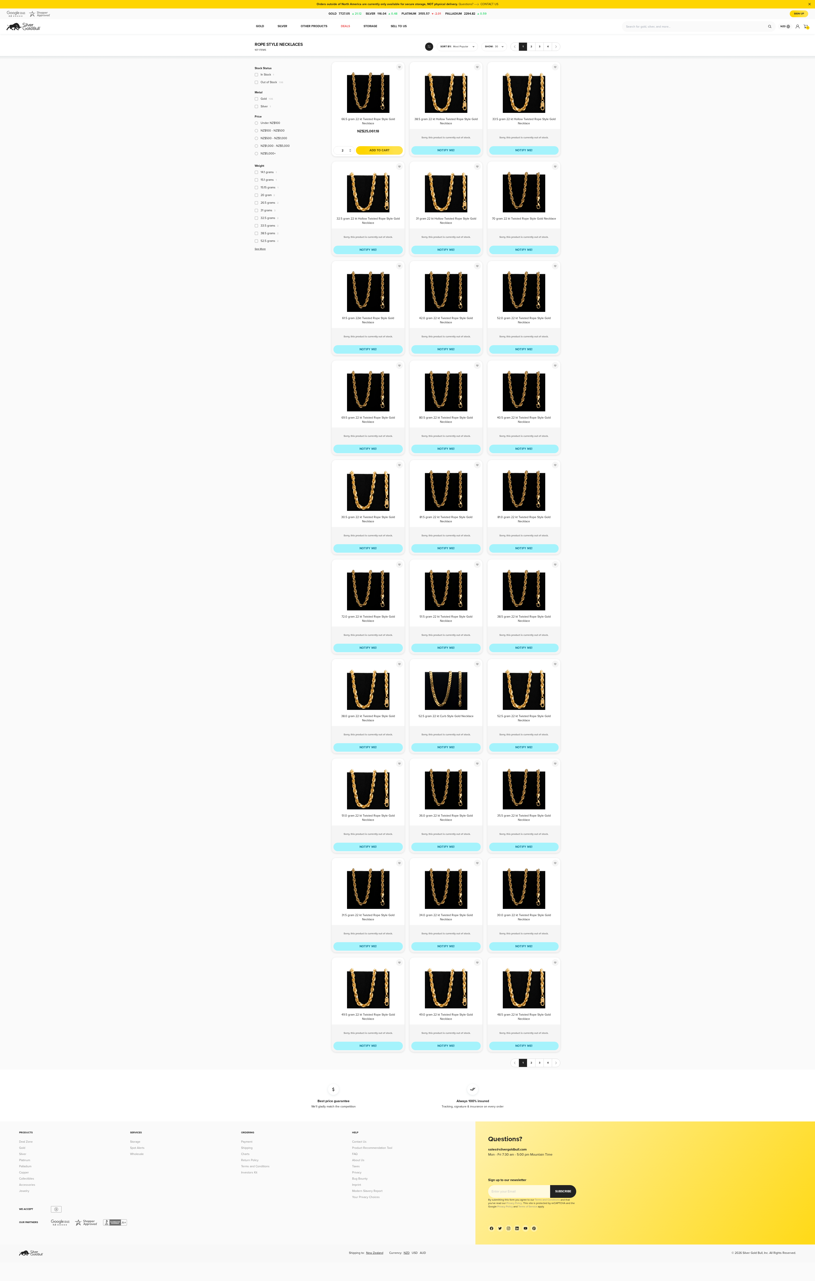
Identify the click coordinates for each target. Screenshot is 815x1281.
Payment (246, 1142)
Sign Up (799, 13)
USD (415, 1253)
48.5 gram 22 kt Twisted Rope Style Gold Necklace (524, 1016)
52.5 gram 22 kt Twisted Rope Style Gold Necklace (524, 718)
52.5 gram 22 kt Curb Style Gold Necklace (446, 716)
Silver (381, 13)
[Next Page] (556, 46)
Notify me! (446, 150)
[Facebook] (491, 1228)
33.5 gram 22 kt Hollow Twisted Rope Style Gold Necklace (524, 121)
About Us (358, 1160)
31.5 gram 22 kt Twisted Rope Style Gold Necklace (368, 917)
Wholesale (137, 1154)
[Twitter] (500, 1228)
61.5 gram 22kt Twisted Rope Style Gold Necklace (368, 320)
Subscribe (563, 1191)
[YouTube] (525, 1228)
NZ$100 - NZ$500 (273, 130)
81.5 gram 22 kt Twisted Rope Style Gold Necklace (446, 519)
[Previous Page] (514, 46)
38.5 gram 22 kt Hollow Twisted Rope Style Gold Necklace (446, 121)
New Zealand (374, 1253)
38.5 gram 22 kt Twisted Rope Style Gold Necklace (524, 618)
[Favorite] (399, 67)
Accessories (27, 1185)
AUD (423, 1253)
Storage (135, 1142)
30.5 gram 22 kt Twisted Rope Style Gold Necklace (368, 519)
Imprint (356, 1185)
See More (260, 249)
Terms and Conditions (255, 1166)
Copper (24, 1172)
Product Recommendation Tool (372, 1148)
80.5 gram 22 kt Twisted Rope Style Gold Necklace (446, 419)
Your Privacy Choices (366, 1197)
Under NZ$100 (270, 123)
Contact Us (359, 1142)
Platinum (421, 13)
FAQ (355, 1154)
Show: (489, 46)
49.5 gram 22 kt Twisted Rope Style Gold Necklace (368, 1016)
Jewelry (24, 1191)
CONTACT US (489, 4)
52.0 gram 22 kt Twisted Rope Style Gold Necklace (524, 320)
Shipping (247, 1148)
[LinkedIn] (517, 1228)
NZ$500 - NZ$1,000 (274, 138)
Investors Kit (249, 1172)
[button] (457, 46)
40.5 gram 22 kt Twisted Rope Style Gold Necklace (524, 419)
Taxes (356, 1166)
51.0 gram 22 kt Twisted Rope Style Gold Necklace (368, 817)
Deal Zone (26, 1142)
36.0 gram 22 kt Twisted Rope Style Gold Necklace (446, 817)
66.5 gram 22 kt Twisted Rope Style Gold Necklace (368, 121)
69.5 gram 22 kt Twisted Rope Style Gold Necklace (368, 419)
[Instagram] (508, 1228)
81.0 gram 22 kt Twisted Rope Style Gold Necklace (524, 519)
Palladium (466, 13)
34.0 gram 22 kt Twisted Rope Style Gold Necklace (446, 917)
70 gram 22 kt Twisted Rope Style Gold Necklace (524, 218)
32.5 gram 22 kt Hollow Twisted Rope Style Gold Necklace (368, 220)
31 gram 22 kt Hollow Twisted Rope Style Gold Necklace (446, 220)
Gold (345, 13)
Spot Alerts (137, 1148)
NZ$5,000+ (268, 153)
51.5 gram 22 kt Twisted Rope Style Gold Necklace (446, 618)
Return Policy (250, 1160)
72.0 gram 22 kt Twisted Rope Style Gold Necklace (368, 618)
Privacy (356, 1172)
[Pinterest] (534, 1228)
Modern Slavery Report (367, 1191)
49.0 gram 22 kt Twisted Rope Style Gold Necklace (446, 1016)
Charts (245, 1154)
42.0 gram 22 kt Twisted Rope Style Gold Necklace (446, 320)
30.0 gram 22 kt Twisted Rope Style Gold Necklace (524, 917)
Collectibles (26, 1178)
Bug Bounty (360, 1178)
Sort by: (445, 46)
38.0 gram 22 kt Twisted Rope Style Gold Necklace (368, 718)
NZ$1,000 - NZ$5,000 (275, 146)
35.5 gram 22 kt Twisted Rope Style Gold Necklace (524, 817)
